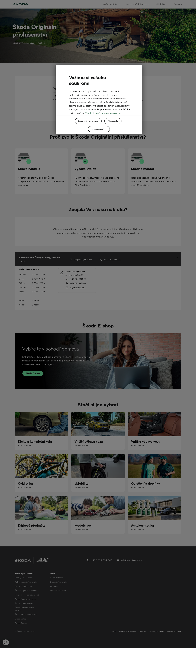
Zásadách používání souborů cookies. (104, 113)
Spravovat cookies (98, 129)
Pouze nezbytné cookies (88, 121)
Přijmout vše (113, 121)
